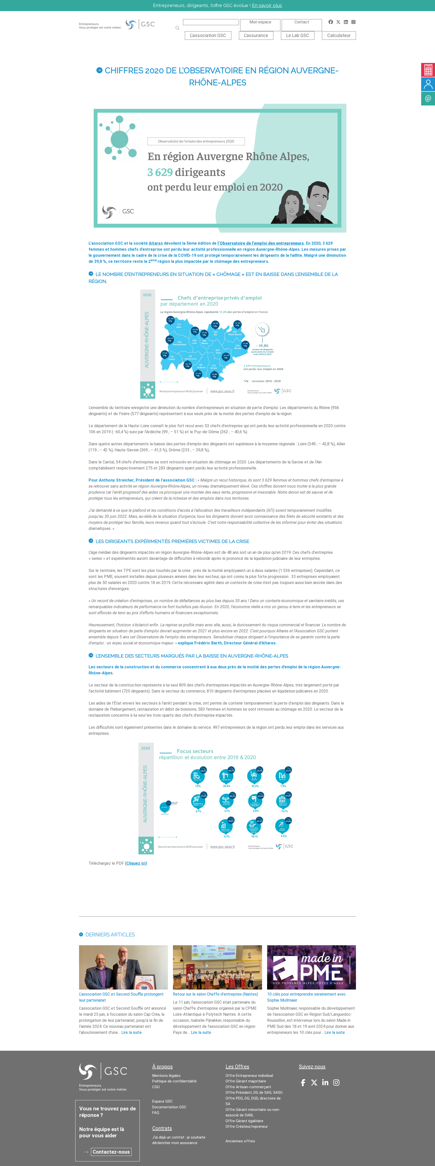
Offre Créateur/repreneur (247, 1126)
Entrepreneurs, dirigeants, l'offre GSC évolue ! (217, 5)
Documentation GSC (169, 1107)
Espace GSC (162, 1101)
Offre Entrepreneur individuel (249, 1075)
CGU (156, 1087)
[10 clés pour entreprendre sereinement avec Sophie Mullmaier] (311, 968)
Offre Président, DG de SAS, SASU (254, 1092)
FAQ (155, 1112)
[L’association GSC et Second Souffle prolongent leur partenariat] (123, 968)
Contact (302, 22)
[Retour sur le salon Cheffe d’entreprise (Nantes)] (217, 968)
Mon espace (260, 22)
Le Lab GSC (297, 35)
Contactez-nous (111, 1152)
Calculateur (339, 35)
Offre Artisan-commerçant (248, 1087)
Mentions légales (166, 1075)
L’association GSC (208, 35)
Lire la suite (131, 1032)
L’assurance (256, 35)
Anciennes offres (240, 1141)
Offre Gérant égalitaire (244, 1121)
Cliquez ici (136, 863)
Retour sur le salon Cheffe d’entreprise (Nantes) (215, 994)
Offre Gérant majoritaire (246, 1081)
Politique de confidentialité (174, 1081)
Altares (156, 243)
